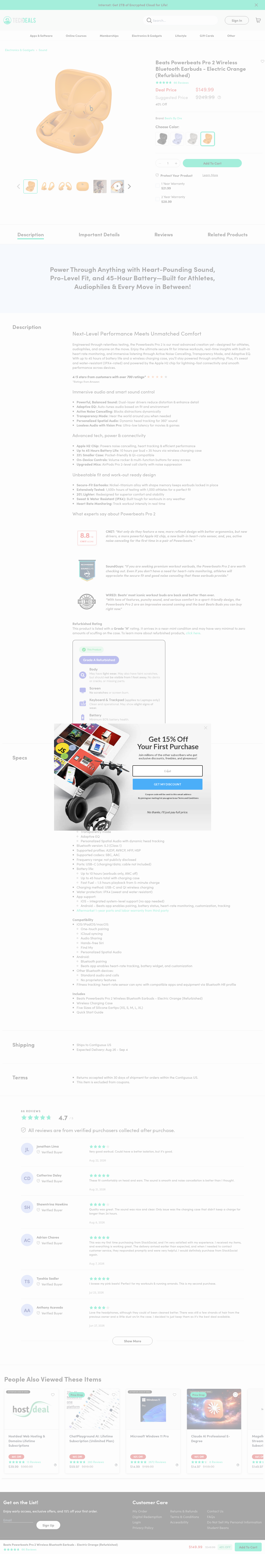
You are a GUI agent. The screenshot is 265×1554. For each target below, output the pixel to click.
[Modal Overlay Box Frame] (132, 777)
